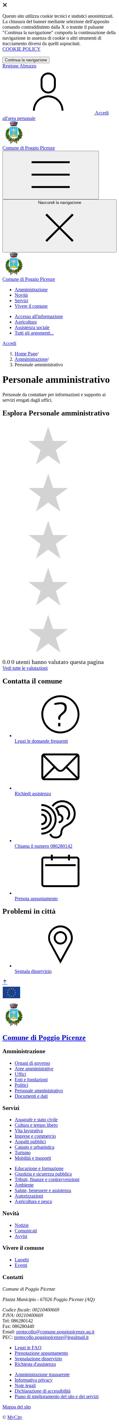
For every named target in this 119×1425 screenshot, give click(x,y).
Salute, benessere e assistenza (43, 1190)
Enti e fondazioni (31, 1079)
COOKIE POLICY (21, 49)
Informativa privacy (33, 1380)
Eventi (21, 1265)
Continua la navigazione (26, 60)
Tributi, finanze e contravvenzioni (47, 1179)
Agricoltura (26, 322)
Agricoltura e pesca (33, 1201)
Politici (21, 1085)
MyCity (14, 1417)
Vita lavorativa (29, 1130)
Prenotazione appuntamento (41, 1353)
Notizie (22, 1225)
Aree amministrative (34, 1068)
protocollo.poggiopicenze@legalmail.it (51, 1337)
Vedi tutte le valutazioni (25, 668)
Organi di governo (32, 1063)
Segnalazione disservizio (38, 1358)
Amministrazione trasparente (42, 1374)
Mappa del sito (16, 1406)
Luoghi (22, 1259)
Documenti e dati (31, 1096)
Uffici (20, 1074)
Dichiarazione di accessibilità (42, 1391)
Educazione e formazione (39, 1168)
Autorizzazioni (29, 1195)
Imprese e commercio (35, 1136)
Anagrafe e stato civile (36, 1119)
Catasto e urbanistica (34, 1147)
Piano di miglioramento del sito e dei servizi (57, 1396)
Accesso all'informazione (39, 316)
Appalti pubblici (30, 1141)
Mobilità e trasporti (33, 1158)
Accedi (9, 343)
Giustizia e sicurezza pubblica (43, 1174)
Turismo (23, 1152)
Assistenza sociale (32, 327)
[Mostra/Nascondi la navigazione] (50, 175)
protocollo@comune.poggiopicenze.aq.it (55, 1331)
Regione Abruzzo (19, 65)
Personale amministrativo (39, 1090)
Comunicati (26, 1230)
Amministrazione (31, 359)
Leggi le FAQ (28, 1347)
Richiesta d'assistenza (35, 1364)
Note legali (25, 1385)
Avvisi (21, 1236)
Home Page (26, 353)
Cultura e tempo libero (36, 1125)
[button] (31, 289)
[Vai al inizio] (4, 982)
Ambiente (24, 1185)
